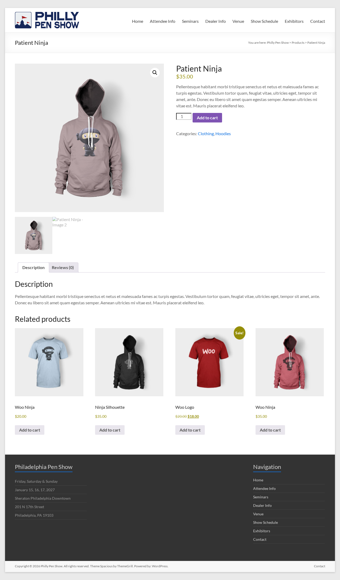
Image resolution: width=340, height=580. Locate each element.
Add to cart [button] (29, 429)
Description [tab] (33, 267)
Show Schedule (264, 21)
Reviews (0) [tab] (63, 267)
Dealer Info (215, 21)
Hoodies (223, 133)
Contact (317, 21)
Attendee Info (162, 21)
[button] (155, 72)
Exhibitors (294, 21)
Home (137, 21)
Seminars (190, 21)
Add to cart (207, 117)
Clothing (206, 133)
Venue (238, 21)
